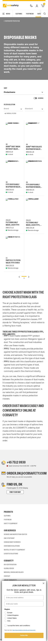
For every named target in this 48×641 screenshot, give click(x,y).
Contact (7, 576)
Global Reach (9, 568)
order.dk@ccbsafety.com (27, 473)
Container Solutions (12, 546)
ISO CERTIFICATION (10, 564)
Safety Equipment (11, 523)
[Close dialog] (43, 583)
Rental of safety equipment (14, 550)
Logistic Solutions (11, 554)
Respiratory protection (12, 21)
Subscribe (24, 635)
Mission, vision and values (14, 572)
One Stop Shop (9, 538)
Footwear (30, 14)
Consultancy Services (12, 542)
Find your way (15, 492)
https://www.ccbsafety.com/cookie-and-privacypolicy (23, 630)
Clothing (18, 14)
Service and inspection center (15, 534)
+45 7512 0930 (16, 462)
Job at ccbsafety (10, 580)
